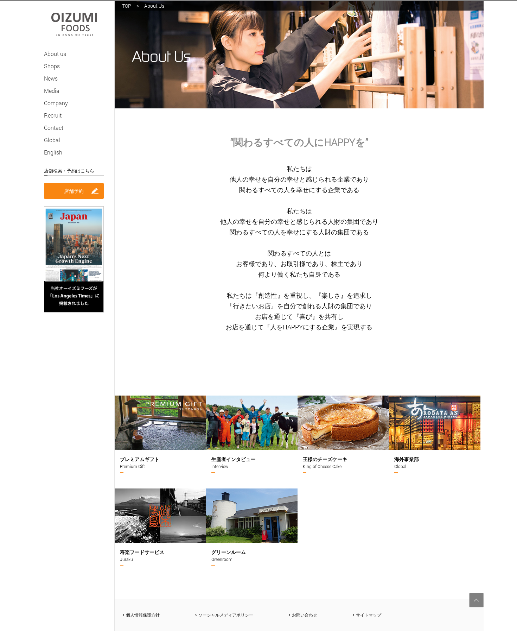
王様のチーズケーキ (325, 462)
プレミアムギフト (139, 462)
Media (51, 90)
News (51, 78)
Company (56, 103)
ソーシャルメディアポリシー (225, 615)
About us (55, 53)
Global (52, 140)
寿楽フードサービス (142, 555)
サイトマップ (368, 615)
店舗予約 (74, 191)
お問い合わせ (304, 615)
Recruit (53, 115)
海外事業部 (406, 462)
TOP (126, 5)
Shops (52, 66)
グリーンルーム (228, 555)
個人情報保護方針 (143, 615)
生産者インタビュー (233, 462)
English (53, 152)
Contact (53, 127)
